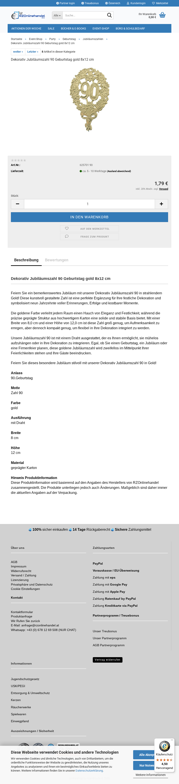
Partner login (67, 3)
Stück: (15, 195)
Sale (51, 28)
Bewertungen (56, 260)
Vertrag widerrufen (107, 659)
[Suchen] (109, 15)
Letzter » (32, 51)
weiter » (18, 51)
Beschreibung (26, 260)
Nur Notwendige (150, 765)
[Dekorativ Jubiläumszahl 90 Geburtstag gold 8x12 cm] (89, 98)
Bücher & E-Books (73, 28)
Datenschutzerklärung (89, 770)
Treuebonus (91, 3)
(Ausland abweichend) (119, 171)
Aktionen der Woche (26, 28)
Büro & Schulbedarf (130, 28)
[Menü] (172, 741)
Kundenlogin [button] (137, 3)
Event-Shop (101, 28)
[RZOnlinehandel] (28, 15)
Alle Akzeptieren (150, 754)
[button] (113, 3)
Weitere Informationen (151, 775)
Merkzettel (161, 3)
